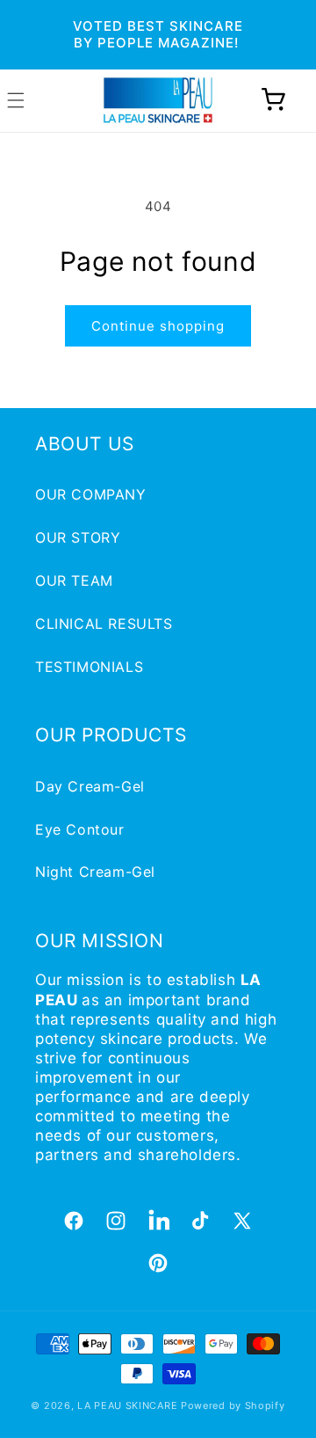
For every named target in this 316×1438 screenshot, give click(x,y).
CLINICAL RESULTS (104, 623)
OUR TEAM (74, 580)
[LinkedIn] (158, 1221)
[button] (274, 100)
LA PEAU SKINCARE (127, 1405)
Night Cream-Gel (95, 871)
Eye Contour (80, 829)
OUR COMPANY (91, 494)
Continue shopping (158, 326)
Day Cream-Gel (90, 786)
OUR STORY (77, 537)
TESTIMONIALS (89, 666)
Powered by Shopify (233, 1405)
